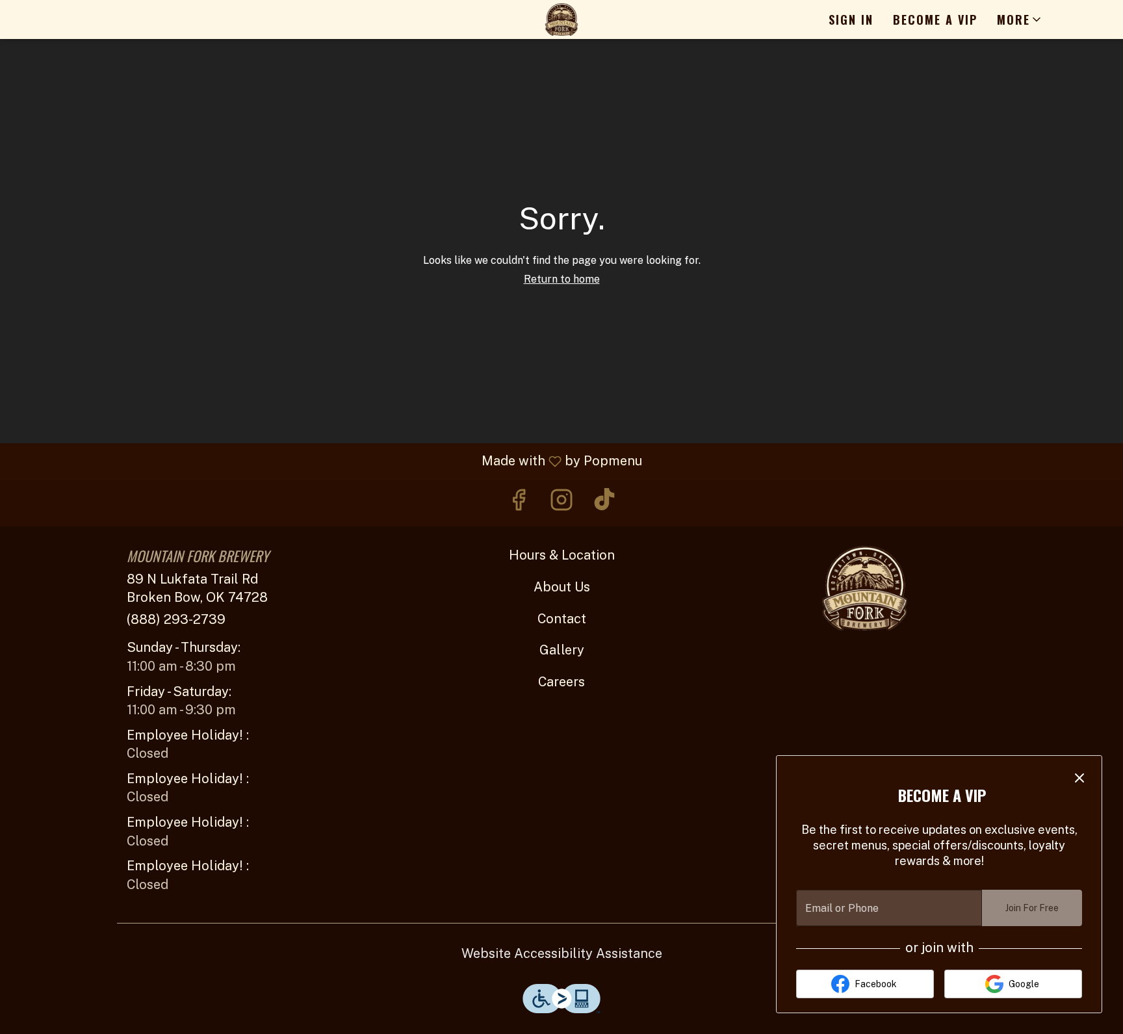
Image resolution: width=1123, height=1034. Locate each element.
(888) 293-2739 (176, 619)
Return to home (562, 279)
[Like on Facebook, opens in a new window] (518, 503)
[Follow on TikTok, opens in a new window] (604, 503)
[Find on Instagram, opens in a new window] (561, 503)
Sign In (851, 19)
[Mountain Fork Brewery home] (561, 19)
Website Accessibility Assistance (561, 953)
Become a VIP (935, 19)
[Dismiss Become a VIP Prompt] (1079, 778)
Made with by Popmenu (326, 461)
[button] (1020, 19)
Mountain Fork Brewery (864, 588)
